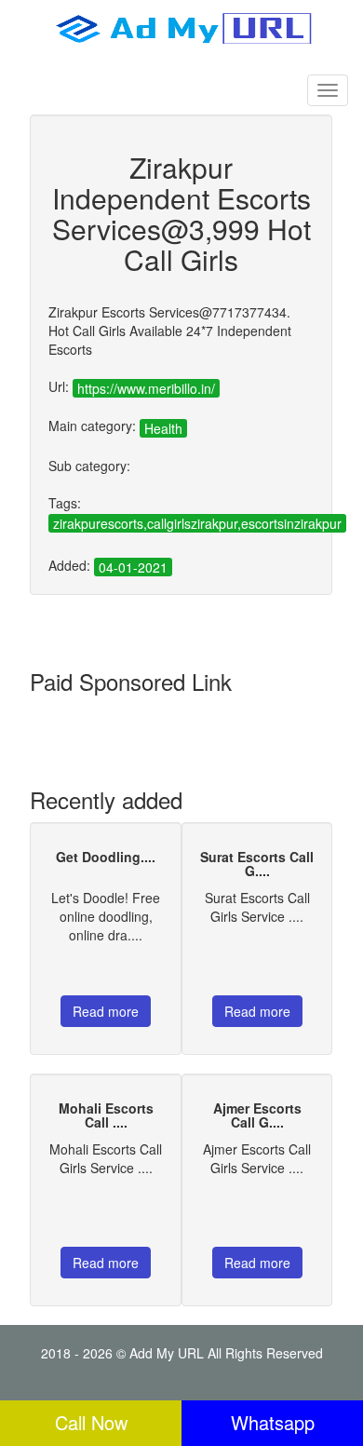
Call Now (91, 1422)
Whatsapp (273, 1422)
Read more (106, 1011)
